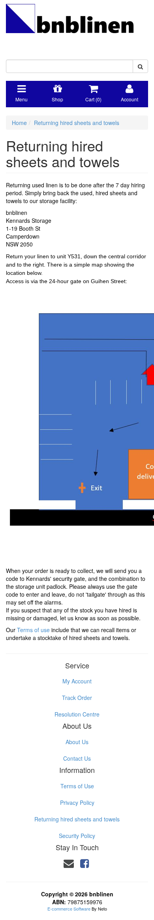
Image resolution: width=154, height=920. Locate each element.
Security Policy (77, 836)
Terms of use (33, 630)
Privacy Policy (77, 802)
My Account (77, 681)
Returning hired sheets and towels (76, 123)
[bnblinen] (77, 25)
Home (19, 123)
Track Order (77, 698)
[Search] (140, 66)
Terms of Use (77, 786)
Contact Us (77, 758)
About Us (77, 742)
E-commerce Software (68, 908)
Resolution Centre (77, 714)
